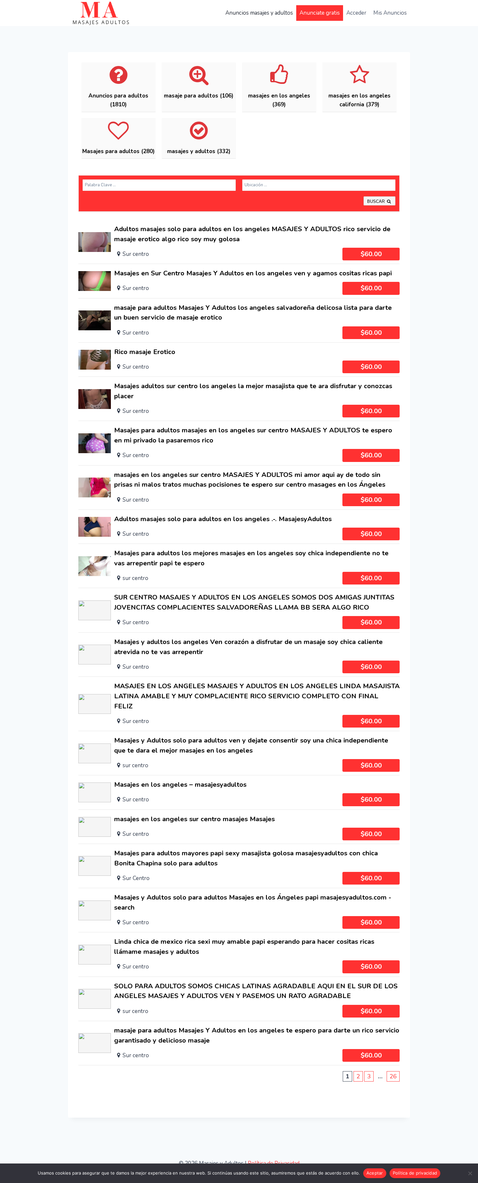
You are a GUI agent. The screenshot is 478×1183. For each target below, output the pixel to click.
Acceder (356, 13)
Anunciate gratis (319, 13)
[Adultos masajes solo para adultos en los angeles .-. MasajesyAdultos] (239, 527)
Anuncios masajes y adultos (259, 13)
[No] (470, 1173)
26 (393, 1076)
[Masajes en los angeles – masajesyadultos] (239, 792)
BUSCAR (376, 201)
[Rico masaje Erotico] (239, 359)
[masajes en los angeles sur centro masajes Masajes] (239, 827)
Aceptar (374, 1173)
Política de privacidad (415, 1173)
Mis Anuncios (390, 13)
